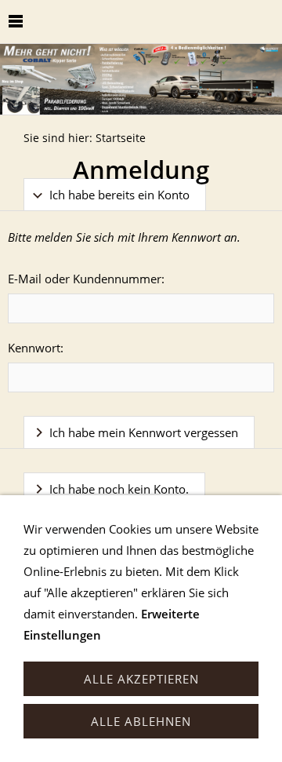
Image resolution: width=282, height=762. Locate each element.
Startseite (121, 138)
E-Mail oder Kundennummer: (86, 278)
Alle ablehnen (141, 721)
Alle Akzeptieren (141, 679)
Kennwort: (35, 347)
